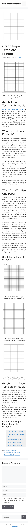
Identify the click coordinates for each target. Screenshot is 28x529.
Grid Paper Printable (11, 4)
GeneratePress (14, 526)
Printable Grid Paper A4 (15, 445)
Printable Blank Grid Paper (12, 452)
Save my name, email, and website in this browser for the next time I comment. (14, 500)
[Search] (24, 517)
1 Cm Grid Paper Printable (15, 431)
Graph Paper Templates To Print (16, 435)
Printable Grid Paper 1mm (15, 442)
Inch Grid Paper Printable (15, 439)
